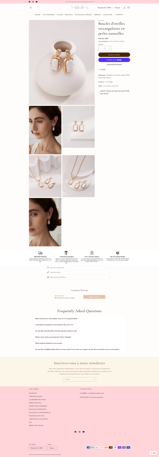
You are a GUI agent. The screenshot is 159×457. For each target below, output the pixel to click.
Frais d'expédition (103, 41)
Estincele (35, 454)
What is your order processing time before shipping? (53, 337)
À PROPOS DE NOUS (35, 396)
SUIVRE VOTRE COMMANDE (38, 406)
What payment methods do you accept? (48, 343)
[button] (31, 8)
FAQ (30, 422)
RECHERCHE (33, 393)
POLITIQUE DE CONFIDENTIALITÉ (40, 412)
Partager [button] (103, 69)
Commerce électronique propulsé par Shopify (49, 454)
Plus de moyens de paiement (114, 64)
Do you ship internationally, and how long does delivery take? (56, 331)
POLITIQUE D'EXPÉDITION (37, 409)
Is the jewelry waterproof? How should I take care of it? (54, 325)
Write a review (94, 297)
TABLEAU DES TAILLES (36, 425)
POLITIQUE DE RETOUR (36, 415)
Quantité (100, 44)
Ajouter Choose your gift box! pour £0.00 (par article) (114, 92)
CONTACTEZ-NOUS (35, 403)
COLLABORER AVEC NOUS (37, 399)
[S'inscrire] (94, 379)
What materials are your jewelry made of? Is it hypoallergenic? (56, 318)
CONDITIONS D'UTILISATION (38, 419)
